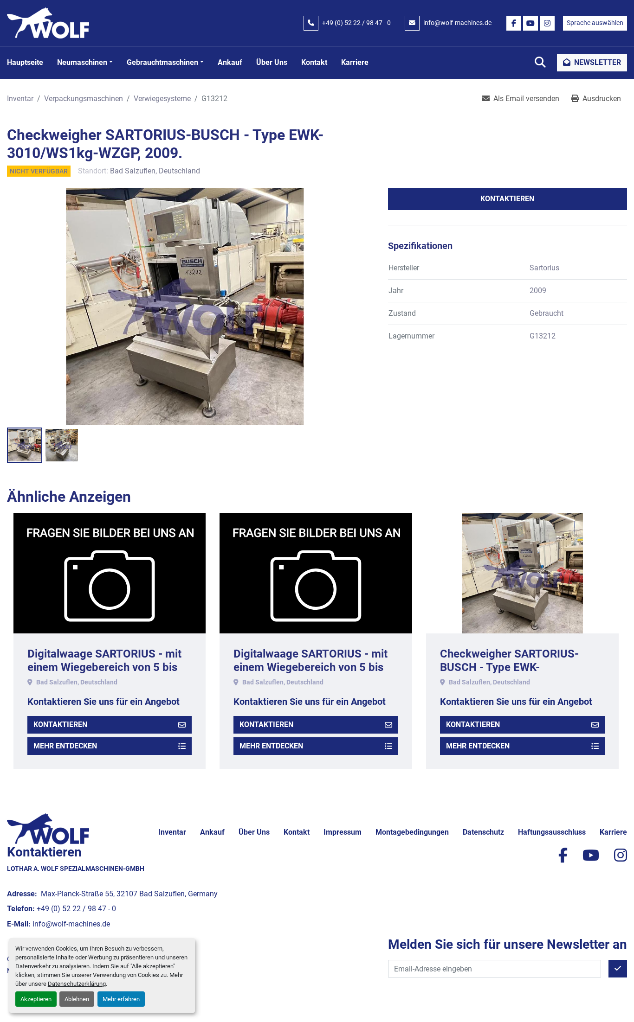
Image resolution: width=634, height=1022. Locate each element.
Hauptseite (25, 62)
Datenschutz (483, 832)
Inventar (172, 832)
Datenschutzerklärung (77, 983)
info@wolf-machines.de (457, 22)
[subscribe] (617, 968)
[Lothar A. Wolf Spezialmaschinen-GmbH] (48, 828)
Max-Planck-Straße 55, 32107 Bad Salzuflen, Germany (128, 893)
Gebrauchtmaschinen (162, 62)
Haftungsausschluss (552, 832)
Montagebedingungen (412, 832)
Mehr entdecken (99, 745)
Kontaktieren (507, 198)
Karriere (355, 62)
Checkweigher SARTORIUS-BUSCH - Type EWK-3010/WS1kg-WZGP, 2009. (337, 667)
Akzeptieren (36, 999)
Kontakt (314, 62)
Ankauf (230, 62)
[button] (85, 62)
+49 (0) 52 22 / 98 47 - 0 (356, 22)
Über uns (271, 62)
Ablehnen (77, 999)
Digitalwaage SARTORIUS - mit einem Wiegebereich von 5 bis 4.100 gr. (139, 667)
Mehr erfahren (121, 999)
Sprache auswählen (595, 22)
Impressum (342, 832)
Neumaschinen (82, 62)
